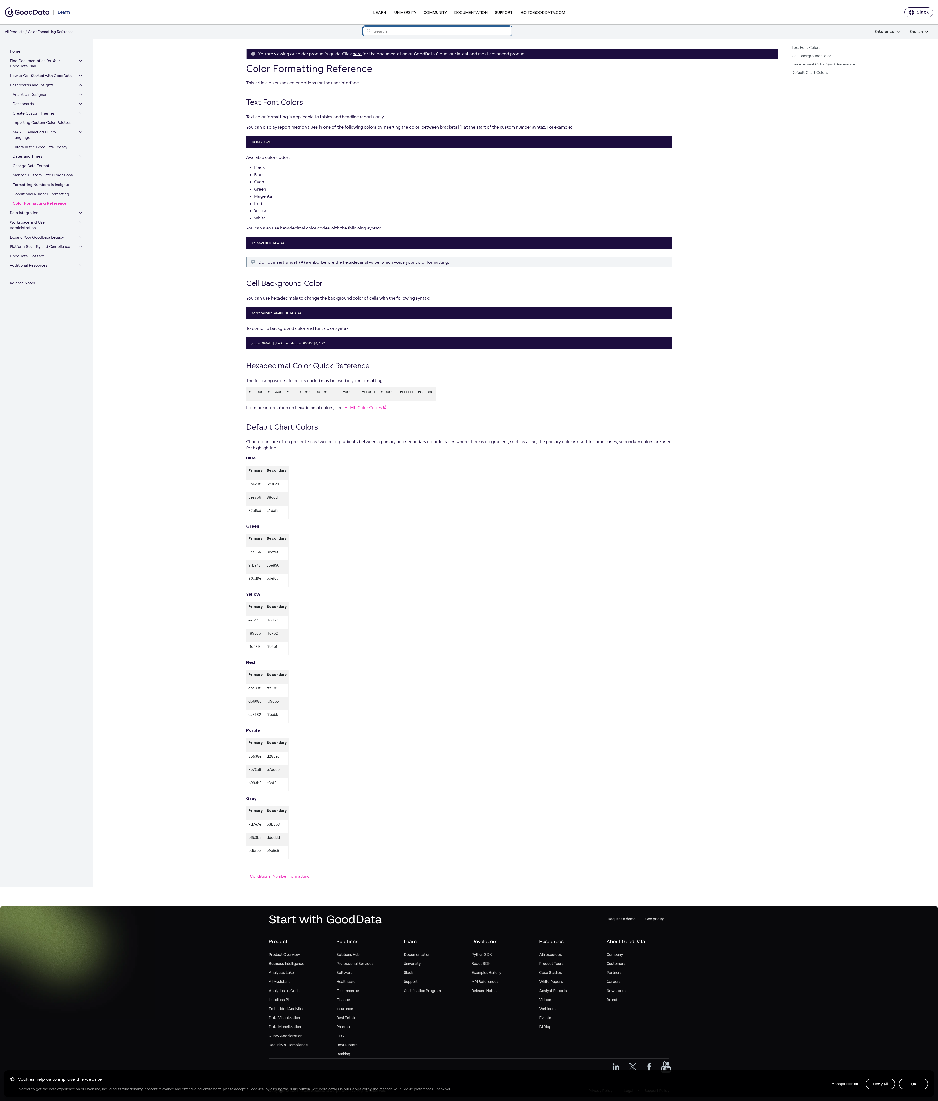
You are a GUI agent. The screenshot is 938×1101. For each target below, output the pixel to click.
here (357, 53)
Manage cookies (844, 1083)
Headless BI (279, 999)
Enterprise (884, 32)
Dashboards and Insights (32, 85)
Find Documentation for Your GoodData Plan (35, 63)
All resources (550, 954)
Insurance (344, 1008)
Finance (343, 999)
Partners (614, 972)
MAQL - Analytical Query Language (34, 135)
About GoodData (626, 941)
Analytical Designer (30, 94)
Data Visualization (284, 1017)
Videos (545, 999)
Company (615, 954)
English (916, 32)
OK (914, 1083)
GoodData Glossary (27, 256)
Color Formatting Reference (40, 203)
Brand (612, 999)
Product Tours (551, 963)
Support (503, 12)
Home (15, 51)
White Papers (551, 981)
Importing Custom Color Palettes (42, 122)
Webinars (547, 1008)
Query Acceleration (285, 1035)
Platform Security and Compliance (40, 246)
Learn (379, 12)
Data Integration (24, 212)
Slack (923, 12)
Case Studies (550, 972)
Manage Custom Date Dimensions (43, 175)
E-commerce (347, 990)
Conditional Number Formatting (41, 194)
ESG (340, 1035)
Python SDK (481, 954)
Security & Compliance (288, 1044)
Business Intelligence (286, 963)
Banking (343, 1053)
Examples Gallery (486, 972)
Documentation (471, 12)
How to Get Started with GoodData (41, 75)
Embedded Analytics (286, 1008)
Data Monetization (285, 1026)
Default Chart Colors (810, 72)
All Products (14, 32)
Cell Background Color (811, 56)
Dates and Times (27, 156)
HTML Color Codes (363, 407)
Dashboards (23, 103)
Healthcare (346, 981)
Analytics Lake (281, 972)
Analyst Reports (553, 990)
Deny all (880, 1083)
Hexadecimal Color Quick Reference (823, 64)
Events (545, 1017)
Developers (484, 941)
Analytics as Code (284, 990)
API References (485, 981)
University (405, 12)
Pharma (343, 1026)
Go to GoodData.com (543, 12)
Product (278, 941)
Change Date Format (31, 166)
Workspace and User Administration (28, 225)
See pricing (654, 918)
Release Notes (22, 283)
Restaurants (347, 1044)
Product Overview (284, 954)
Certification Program (422, 990)
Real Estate (346, 1017)
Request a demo (622, 918)
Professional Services (354, 963)
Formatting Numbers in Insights (41, 184)
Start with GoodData (325, 919)
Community (435, 12)
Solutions (347, 941)
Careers (614, 981)
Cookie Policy (360, 1089)
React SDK (480, 963)
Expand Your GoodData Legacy (37, 237)
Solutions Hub (348, 954)
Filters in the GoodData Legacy (40, 147)
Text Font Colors (806, 47)
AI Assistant (279, 981)
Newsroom (616, 990)
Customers (616, 963)
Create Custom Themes (34, 113)
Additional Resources (28, 265)
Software (344, 972)
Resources (551, 941)
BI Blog (545, 1026)
